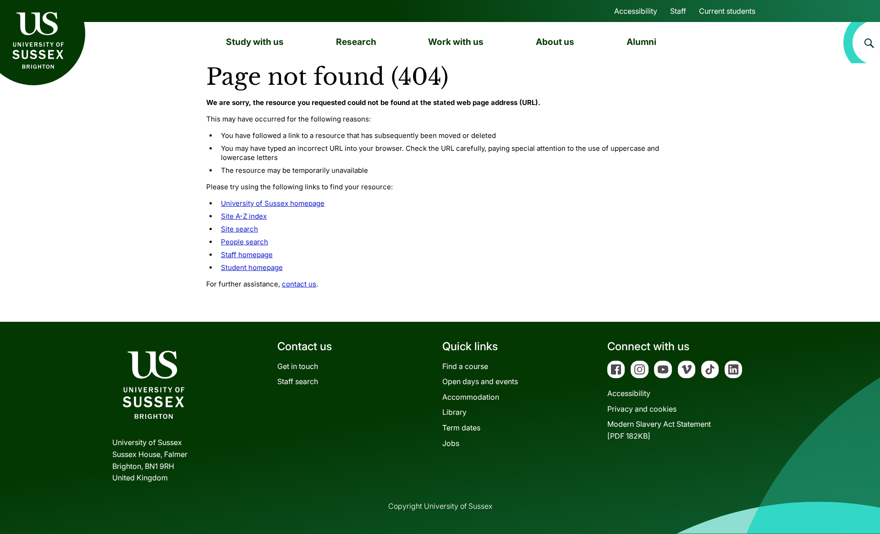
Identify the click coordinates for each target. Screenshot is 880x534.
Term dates (461, 427)
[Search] (861, 42)
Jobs (450, 443)
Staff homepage (247, 254)
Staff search (297, 381)
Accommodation (470, 397)
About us (555, 41)
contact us (299, 284)
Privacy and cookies (641, 408)
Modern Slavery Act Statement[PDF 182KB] (659, 429)
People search (244, 241)
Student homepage (252, 267)
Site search (239, 229)
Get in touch (297, 366)
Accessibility (635, 11)
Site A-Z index (244, 216)
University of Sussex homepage (272, 203)
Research (356, 41)
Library (454, 412)
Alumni (641, 41)
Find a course (465, 366)
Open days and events (480, 381)
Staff (678, 11)
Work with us (456, 41)
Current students (727, 11)
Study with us (255, 41)
